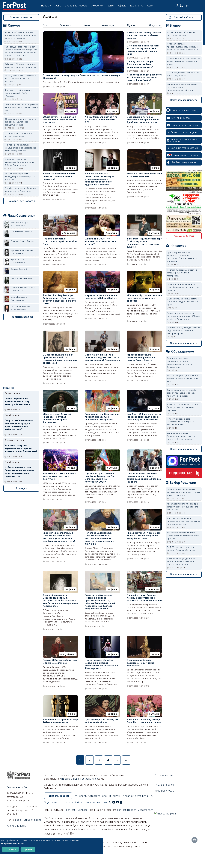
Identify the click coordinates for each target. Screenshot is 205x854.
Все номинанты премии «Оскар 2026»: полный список (60, 721)
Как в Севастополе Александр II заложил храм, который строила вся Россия (183, 506)
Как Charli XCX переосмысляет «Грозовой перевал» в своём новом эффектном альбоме (144, 417)
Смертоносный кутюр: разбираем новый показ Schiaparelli (140, 663)
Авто (150, 5)
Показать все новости (21, 201)
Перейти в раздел (21, 317)
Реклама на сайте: (165, 775)
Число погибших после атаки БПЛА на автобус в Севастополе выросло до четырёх (20, 35)
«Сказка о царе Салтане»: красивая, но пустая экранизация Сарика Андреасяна (57, 418)
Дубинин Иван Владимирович (18, 261)
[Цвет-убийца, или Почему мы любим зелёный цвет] (102, 696)
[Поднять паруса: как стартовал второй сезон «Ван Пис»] (60, 216)
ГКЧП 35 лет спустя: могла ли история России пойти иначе (181, 548)
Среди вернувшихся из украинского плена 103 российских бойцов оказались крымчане (182, 257)
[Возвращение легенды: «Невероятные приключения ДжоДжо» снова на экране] (144, 94)
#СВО (58, 5)
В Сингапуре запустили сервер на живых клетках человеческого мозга (183, 61)
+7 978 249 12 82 (16, 825)
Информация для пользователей (78, 778)
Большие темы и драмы (184, 148)
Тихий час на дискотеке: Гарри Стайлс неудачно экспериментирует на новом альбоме (144, 243)
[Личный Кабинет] (177, 5)
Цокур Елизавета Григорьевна (19, 298)
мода (72, 467)
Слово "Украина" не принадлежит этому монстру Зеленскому (17, 401)
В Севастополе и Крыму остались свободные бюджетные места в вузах (183, 301)
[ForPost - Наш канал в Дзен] (123, 802)
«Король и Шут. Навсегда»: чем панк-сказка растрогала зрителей (144, 298)
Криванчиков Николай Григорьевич (22, 252)
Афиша (122, 5)
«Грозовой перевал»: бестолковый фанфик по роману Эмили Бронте (141, 358)
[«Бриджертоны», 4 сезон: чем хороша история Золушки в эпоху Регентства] (144, 510)
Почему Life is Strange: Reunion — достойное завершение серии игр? (140, 64)
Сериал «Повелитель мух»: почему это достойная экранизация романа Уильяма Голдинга (144, 477)
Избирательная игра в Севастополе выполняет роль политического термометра (19, 472)
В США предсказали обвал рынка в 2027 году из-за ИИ (183, 74)
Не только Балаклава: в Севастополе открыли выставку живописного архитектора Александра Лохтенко (99, 538)
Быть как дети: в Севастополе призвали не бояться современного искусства (102, 417)
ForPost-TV (117, 795)
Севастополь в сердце (183, 132)
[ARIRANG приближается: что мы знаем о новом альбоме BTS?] (102, 94)
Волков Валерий (19, 269)
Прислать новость (21, 17)
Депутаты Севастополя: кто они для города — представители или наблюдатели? (19, 425)
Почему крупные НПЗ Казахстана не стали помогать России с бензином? (20, 78)
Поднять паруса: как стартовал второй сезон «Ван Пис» (60, 241)
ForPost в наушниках (184, 162)
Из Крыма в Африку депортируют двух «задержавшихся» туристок (20, 65)
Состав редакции (143, 795)
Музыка (131, 25)
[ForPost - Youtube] (117, 802)
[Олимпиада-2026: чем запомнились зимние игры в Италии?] (102, 216)
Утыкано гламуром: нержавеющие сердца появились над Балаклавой (21, 448)
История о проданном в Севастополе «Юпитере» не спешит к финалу (180, 421)
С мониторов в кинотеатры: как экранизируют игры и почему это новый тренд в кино (143, 49)
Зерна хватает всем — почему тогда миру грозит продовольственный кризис (182, 87)
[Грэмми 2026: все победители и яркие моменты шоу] (60, 637)
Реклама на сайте (17, 787)
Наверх (195, 839)
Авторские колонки (99, 795)
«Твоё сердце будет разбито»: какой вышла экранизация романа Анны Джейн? (144, 77)
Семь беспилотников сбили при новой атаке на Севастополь (20, 189)
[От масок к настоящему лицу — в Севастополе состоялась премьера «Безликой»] (83, 32)
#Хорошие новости (76, 5)
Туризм (110, 5)
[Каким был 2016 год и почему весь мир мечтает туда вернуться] (60, 450)
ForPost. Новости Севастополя (135, 809)
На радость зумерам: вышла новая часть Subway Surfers (101, 296)
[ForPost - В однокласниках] (121, 802)
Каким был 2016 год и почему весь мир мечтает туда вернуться (59, 476)
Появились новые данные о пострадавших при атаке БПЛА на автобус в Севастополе (183, 316)
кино (156, 167)
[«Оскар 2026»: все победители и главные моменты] (144, 150)
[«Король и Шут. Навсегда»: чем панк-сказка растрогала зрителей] (144, 272)
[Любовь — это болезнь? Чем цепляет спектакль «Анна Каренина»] (60, 150)
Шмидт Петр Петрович (22, 231)
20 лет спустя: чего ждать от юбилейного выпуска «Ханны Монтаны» (59, 120)
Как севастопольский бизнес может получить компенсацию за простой (183, 535)
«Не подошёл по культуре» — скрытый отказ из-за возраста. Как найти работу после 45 (20, 147)
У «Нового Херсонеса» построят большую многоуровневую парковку (183, 407)
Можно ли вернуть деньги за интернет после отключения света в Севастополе (181, 561)
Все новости (80, 795)
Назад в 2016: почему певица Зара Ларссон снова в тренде (144, 721)
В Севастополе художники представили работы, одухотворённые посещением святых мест (60, 359)
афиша (155, 111)
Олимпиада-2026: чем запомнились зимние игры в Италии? (101, 241)
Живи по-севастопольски (185, 155)
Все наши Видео (180, 118)
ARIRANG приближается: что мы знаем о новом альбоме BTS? (101, 120)
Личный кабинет (184, 17)
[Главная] (14, 4)
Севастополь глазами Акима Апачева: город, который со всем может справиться (183, 492)
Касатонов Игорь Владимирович (19, 224)
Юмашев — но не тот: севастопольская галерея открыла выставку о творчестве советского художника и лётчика (99, 179)
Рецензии (65, 25)
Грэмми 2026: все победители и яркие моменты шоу (60, 661)
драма (155, 289)
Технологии (136, 5)
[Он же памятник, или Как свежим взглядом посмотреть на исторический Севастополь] (102, 332)
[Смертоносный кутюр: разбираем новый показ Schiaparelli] (144, 637)
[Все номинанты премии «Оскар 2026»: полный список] (60, 696)
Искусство (155, 25)
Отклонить (10, 849)
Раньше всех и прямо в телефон (183, 140)
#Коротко (97, 5)
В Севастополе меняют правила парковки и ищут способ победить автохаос (20, 122)
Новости (46, 5)
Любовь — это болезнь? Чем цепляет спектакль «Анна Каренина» (59, 176)
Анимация (108, 25)
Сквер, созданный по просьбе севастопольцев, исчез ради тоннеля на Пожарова (181, 393)
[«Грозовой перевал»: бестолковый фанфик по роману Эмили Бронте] (144, 332)
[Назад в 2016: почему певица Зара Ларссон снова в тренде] (144, 696)
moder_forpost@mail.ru (28, 819)
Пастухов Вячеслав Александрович (20, 308)
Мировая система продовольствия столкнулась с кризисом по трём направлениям (183, 46)
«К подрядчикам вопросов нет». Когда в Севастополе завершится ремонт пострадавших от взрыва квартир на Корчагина (21, 51)
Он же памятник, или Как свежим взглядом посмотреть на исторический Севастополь (102, 358)
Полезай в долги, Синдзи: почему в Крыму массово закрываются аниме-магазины (144, 598)
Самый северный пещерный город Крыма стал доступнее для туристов (183, 287)
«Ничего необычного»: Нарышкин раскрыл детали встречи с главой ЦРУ (21, 107)
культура (112, 233)
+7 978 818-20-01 (164, 784)
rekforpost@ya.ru (164, 790)
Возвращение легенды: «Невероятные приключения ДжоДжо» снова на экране (143, 120)
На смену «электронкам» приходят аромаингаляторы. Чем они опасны (21, 176)
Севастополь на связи (183, 110)
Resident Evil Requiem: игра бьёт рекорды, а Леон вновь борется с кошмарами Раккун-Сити (60, 299)
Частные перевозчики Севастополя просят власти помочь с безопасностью (181, 436)
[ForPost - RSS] (110, 802)
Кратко (129, 795)
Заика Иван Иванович (22, 278)
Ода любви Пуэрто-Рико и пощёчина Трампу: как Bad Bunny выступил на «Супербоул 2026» (100, 477)
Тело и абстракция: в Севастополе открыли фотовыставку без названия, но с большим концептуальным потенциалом (60, 600)
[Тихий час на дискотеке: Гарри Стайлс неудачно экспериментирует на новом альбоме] (144, 216)
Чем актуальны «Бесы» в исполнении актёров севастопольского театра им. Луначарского (102, 664)
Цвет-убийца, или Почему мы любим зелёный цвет (101, 721)
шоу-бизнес (68, 654)
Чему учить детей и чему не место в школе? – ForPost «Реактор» (18, 93)
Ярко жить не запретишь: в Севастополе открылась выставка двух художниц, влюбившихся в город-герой (59, 537)
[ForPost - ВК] (113, 802)
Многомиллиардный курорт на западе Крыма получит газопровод (182, 272)
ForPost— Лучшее (77, 809)
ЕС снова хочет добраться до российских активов (19, 135)
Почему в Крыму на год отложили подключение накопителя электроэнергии (183, 330)
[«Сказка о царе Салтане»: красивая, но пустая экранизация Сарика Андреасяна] (60, 391)
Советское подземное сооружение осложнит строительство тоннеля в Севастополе (179, 362)
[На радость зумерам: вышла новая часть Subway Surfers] (102, 272)
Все (45, 25)
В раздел (21, 488)
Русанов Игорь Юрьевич (23, 241)
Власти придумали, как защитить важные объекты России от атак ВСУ (182, 378)
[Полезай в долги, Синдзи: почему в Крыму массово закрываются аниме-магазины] (144, 572)
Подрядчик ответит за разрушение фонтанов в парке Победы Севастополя (20, 162)
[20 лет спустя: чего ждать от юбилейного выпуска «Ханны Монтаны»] (60, 94)
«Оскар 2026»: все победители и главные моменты (144, 175)
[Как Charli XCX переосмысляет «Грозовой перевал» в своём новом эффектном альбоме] (144, 391)
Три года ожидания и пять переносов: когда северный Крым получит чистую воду (183, 521)
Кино (87, 25)
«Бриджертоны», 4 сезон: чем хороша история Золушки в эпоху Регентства (144, 536)
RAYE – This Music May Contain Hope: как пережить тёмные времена (144, 35)
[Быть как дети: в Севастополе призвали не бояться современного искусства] (102, 391)
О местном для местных (184, 125)
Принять (28, 849)
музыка (71, 111)
